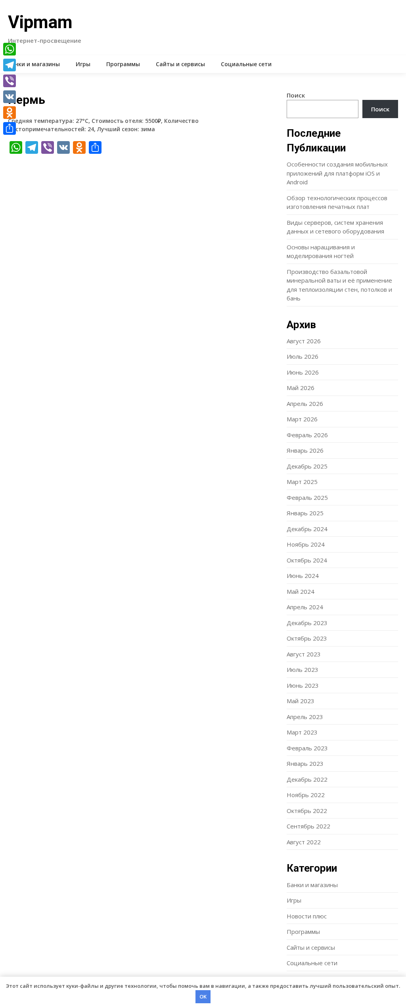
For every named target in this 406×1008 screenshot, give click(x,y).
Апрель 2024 (305, 607)
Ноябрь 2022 (306, 795)
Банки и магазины (34, 64)
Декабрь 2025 (307, 466)
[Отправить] (9, 128)
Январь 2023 (305, 763)
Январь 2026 (305, 450)
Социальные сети (246, 64)
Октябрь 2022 (307, 811)
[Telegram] (9, 65)
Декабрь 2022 (307, 779)
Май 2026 (300, 388)
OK (203, 996)
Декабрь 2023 (307, 623)
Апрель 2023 (305, 717)
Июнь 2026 (303, 372)
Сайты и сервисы (180, 64)
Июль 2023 (302, 669)
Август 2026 (304, 341)
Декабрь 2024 (307, 529)
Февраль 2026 (307, 435)
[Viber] (9, 81)
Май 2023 (300, 701)
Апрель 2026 (305, 403)
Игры (83, 64)
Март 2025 (302, 482)
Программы (123, 64)
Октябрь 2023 (307, 638)
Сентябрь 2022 (308, 826)
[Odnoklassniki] (9, 113)
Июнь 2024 (303, 576)
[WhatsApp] (9, 49)
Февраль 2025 (307, 497)
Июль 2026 (302, 356)
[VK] (9, 97)
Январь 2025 (305, 513)
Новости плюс (307, 916)
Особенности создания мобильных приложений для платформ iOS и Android (337, 173)
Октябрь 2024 (307, 560)
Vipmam (40, 22)
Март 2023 (302, 732)
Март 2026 (302, 419)
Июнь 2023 (303, 685)
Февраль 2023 (307, 748)
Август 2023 (304, 654)
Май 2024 (300, 591)
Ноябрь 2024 (306, 544)
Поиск (296, 95)
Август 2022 (304, 842)
